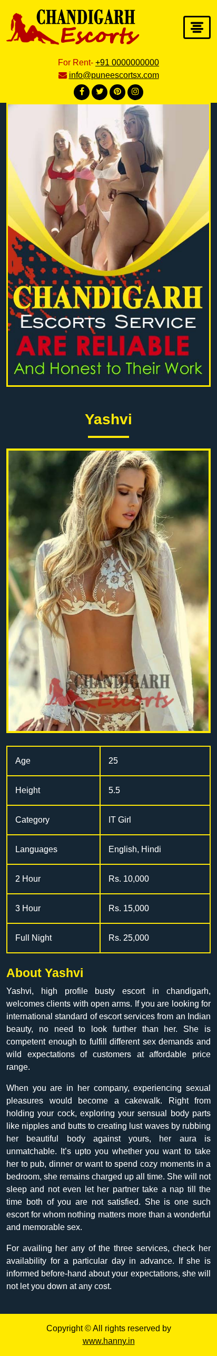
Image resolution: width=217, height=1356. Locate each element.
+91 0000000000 (127, 62)
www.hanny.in (109, 1341)
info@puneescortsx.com (114, 75)
